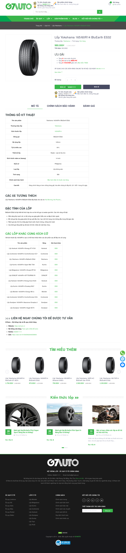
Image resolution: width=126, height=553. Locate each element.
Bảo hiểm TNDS (83, 63)
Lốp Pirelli (32, 525)
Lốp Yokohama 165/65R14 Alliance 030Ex (62, 379)
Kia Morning (49, 200)
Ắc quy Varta (9, 506)
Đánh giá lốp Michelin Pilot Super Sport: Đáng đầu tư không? (26, 431)
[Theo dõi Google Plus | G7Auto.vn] (92, 500)
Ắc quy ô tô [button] (10, 495)
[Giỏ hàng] (110, 3)
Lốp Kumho (32, 506)
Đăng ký (107, 511)
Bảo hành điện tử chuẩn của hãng (58, 180)
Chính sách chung (61, 499)
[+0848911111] (122, 353)
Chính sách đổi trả (61, 512)
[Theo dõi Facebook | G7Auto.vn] (84, 500)
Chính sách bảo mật (62, 506)
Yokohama (58, 126)
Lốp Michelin (33, 499)
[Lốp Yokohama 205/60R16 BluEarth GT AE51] (15, 365)
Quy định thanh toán (62, 515)
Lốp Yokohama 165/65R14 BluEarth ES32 (38, 379)
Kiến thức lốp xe (64, 397)
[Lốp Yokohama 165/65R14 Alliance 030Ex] (63, 365)
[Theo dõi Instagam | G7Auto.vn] (97, 500)
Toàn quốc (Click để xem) (30, 329)
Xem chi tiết (79, 478)
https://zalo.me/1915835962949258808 (24, 335)
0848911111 (46, 4)
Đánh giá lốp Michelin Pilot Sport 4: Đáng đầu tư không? (68, 431)
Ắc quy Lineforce (10, 499)
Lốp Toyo (32, 521)
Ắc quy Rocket (9, 512)
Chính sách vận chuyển (63, 509)
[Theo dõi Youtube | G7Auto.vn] (101, 500)
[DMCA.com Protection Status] (63, 533)
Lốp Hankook (33, 512)
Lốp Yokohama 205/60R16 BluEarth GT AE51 (15, 379)
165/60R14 (58, 131)
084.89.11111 (100, 69)
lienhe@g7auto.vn (73, 475)
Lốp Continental (34, 509)
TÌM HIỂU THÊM (63, 349)
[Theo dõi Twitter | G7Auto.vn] (88, 500)
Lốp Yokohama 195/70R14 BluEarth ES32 (109, 379)
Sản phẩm (117, 3)
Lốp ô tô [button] (32, 495)
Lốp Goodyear (33, 515)
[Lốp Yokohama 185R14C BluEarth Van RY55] (86, 365)
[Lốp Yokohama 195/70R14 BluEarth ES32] (110, 365)
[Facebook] (122, 364)
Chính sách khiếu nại (62, 518)
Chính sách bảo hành (62, 502)
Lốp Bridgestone (34, 502)
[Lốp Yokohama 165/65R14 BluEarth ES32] (39, 365)
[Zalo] (122, 358)
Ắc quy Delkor (9, 515)
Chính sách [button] (60, 495)
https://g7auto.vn (20, 326)
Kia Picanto (56, 200)
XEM (56, 248)
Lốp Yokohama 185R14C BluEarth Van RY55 (85, 379)
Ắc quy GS (8, 502)
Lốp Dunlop (32, 518)
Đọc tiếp (8, 440)
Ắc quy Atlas (9, 509)
